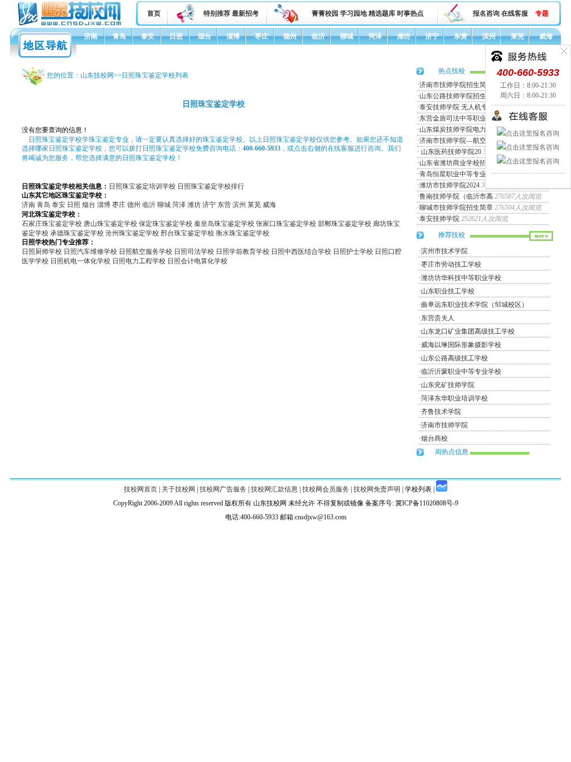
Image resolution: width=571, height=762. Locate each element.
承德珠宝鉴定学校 (77, 233)
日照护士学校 (353, 251)
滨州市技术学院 (444, 251)
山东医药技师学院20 (450, 152)
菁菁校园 (325, 13)
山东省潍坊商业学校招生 (456, 163)
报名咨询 (486, 13)
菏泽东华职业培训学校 (454, 398)
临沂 (318, 36)
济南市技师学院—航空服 (456, 140)
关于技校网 (178, 489)
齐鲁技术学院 (441, 412)
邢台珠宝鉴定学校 (187, 233)
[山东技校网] (70, 24)
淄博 (233, 36)
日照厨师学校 (42, 251)
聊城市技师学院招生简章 (456, 207)
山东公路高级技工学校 (454, 358)
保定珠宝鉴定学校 (165, 224)
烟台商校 (434, 438)
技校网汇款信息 (274, 489)
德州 (290, 36)
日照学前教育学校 (242, 251)
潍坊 (403, 36)
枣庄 (261, 36)
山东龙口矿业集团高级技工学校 (468, 331)
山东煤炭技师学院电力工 (456, 129)
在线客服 (514, 13)
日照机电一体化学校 (80, 261)
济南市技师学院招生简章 (456, 85)
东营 (460, 36)
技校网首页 (140, 489)
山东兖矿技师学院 (448, 385)
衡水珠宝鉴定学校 (242, 233)
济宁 (432, 36)
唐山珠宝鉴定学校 (110, 224)
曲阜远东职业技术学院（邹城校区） (474, 304)
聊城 (347, 36)
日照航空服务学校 (145, 251)
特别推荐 (217, 13)
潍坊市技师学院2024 (449, 185)
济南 (91, 36)
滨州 (489, 36)
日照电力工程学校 (139, 261)
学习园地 (353, 13)
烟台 (204, 36)
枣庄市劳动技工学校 (451, 264)
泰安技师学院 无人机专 (453, 107)
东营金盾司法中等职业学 (456, 118)
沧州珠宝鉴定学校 (132, 233)
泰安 (147, 36)
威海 (546, 36)
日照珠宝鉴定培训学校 (142, 186)
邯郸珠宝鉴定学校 (344, 224)
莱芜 (517, 36)
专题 (542, 13)
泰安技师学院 (439, 219)
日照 (176, 36)
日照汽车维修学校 (90, 251)
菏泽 (375, 36)
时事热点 (410, 13)
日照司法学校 (194, 251)
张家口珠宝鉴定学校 (286, 224)
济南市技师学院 (444, 425)
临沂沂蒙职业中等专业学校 (461, 371)
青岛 (119, 36)
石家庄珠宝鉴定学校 (52, 224)
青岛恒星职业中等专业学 (456, 174)
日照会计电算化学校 (197, 261)
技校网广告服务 (223, 489)
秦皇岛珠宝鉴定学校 (224, 224)
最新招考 (245, 13)
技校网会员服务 (325, 489)
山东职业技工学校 (448, 291)
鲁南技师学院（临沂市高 (456, 196)
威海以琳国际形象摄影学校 (461, 345)
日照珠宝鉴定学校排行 (210, 186)
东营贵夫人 (437, 318)
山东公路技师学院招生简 (456, 96)
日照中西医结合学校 (301, 251)
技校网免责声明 (377, 489)
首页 (154, 13)
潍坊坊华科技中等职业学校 (461, 278)
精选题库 (382, 13)
